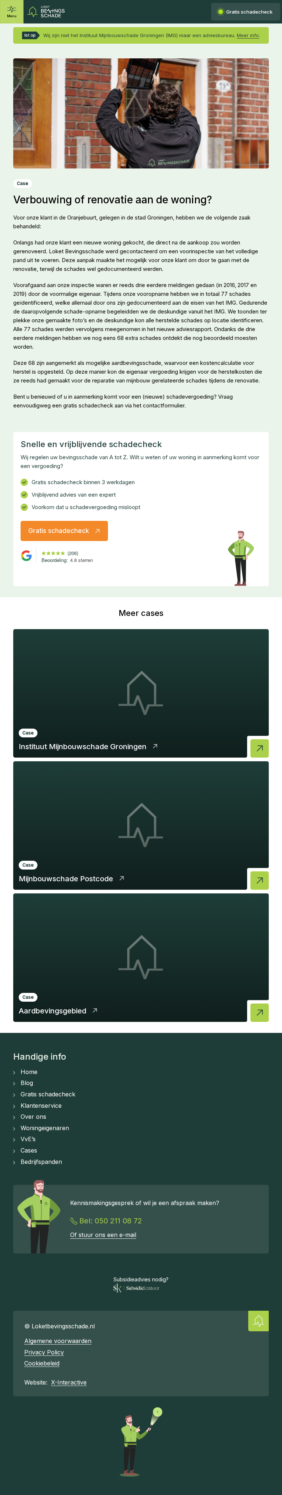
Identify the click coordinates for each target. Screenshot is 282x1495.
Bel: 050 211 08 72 (110, 1220)
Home (29, 1071)
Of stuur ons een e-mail (103, 1234)
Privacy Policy (44, 1352)
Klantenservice (41, 1105)
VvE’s (28, 1139)
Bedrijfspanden (41, 1161)
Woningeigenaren (45, 1128)
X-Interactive (69, 1382)
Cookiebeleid (41, 1363)
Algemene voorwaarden (57, 1341)
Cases (29, 1150)
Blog (27, 1082)
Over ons (33, 1116)
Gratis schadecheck (48, 1094)
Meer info (248, 35)
